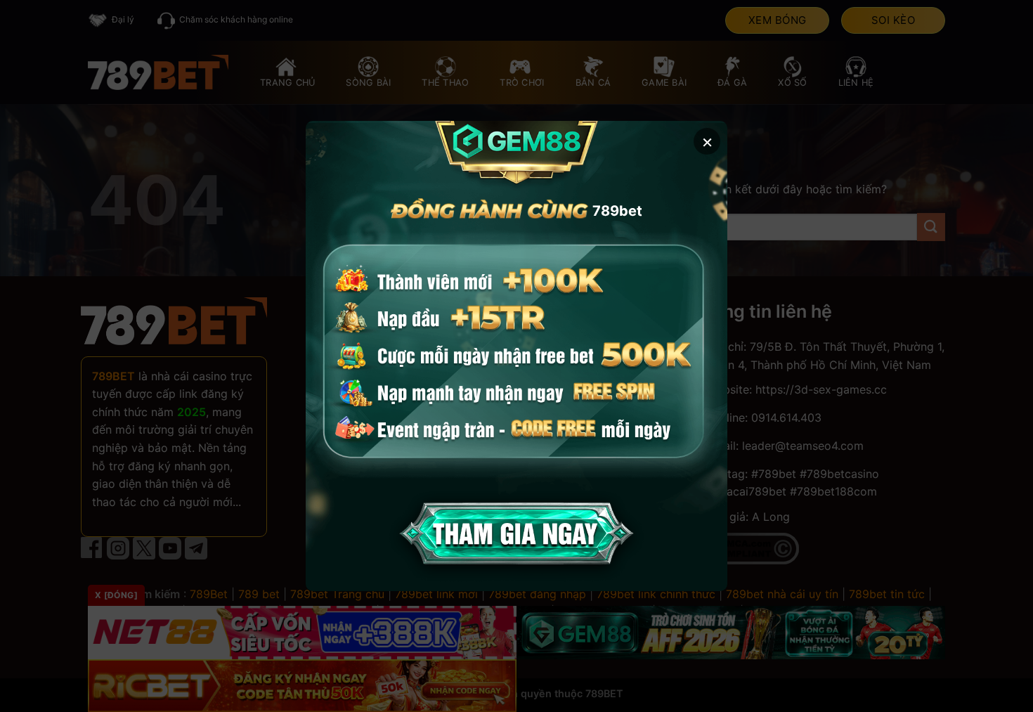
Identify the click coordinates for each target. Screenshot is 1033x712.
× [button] (707, 141)
